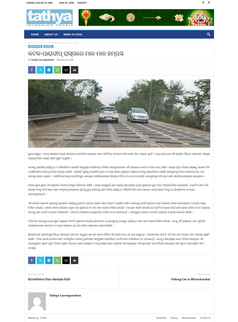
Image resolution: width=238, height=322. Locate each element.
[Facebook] (203, 2)
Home (35, 34)
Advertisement (189, 317)
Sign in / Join (66, 2)
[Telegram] (49, 70)
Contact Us (205, 317)
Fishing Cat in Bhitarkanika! (190, 279)
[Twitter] (209, 2)
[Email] (66, 70)
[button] (208, 34)
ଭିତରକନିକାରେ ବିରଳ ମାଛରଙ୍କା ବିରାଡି (49, 279)
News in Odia (72, 34)
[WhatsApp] (57, 70)
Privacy (174, 317)
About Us (51, 34)
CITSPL (43, 317)
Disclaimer (161, 317)
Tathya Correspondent (42, 59)
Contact (82, 2)
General (40, 42)
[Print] (74, 70)
